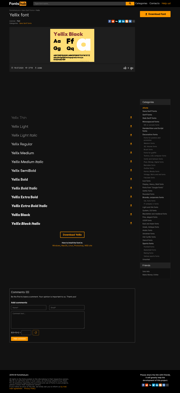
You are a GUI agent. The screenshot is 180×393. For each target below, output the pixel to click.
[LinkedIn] (123, 21)
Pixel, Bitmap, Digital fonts (154, 162)
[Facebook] (109, 21)
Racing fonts (148, 253)
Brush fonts (148, 149)
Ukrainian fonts (149, 234)
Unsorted (146, 259)
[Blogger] (126, 21)
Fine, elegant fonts (150, 217)
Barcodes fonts (149, 165)
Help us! (166, 3)
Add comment (19, 339)
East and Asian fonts (151, 224)
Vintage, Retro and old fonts (154, 174)
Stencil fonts (147, 240)
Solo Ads (146, 271)
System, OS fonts (149, 210)
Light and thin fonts (150, 207)
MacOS (64, 245)
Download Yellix (72, 234)
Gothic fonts (147, 191)
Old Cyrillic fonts (149, 237)
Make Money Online (150, 275)
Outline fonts (149, 168)
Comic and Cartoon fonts (153, 159)
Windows (56, 245)
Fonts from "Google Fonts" (153, 187)
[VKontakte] (130, 21)
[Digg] (116, 21)
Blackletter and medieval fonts (155, 214)
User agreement (15, 388)
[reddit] (113, 21)
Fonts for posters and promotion (152, 139)
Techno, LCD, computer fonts (155, 156)
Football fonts (149, 247)
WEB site (88, 245)
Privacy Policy (30, 388)
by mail (63, 387)
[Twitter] (119, 21)
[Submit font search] (130, 3)
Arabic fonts (147, 230)
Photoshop (79, 245)
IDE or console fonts (151, 125)
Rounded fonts (148, 194)
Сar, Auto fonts (149, 201)
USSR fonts (147, 220)
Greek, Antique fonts (151, 227)
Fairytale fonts (149, 178)
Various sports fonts (151, 256)
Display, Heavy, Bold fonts (153, 184)
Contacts (155, 3)
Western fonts (149, 143)
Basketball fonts (150, 250)
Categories (141, 3)
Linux (70, 245)
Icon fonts (146, 181)
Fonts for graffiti (150, 153)
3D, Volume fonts (150, 146)
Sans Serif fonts (25, 23)
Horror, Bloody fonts (151, 171)
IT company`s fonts (151, 204)
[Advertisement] (72, 93)
